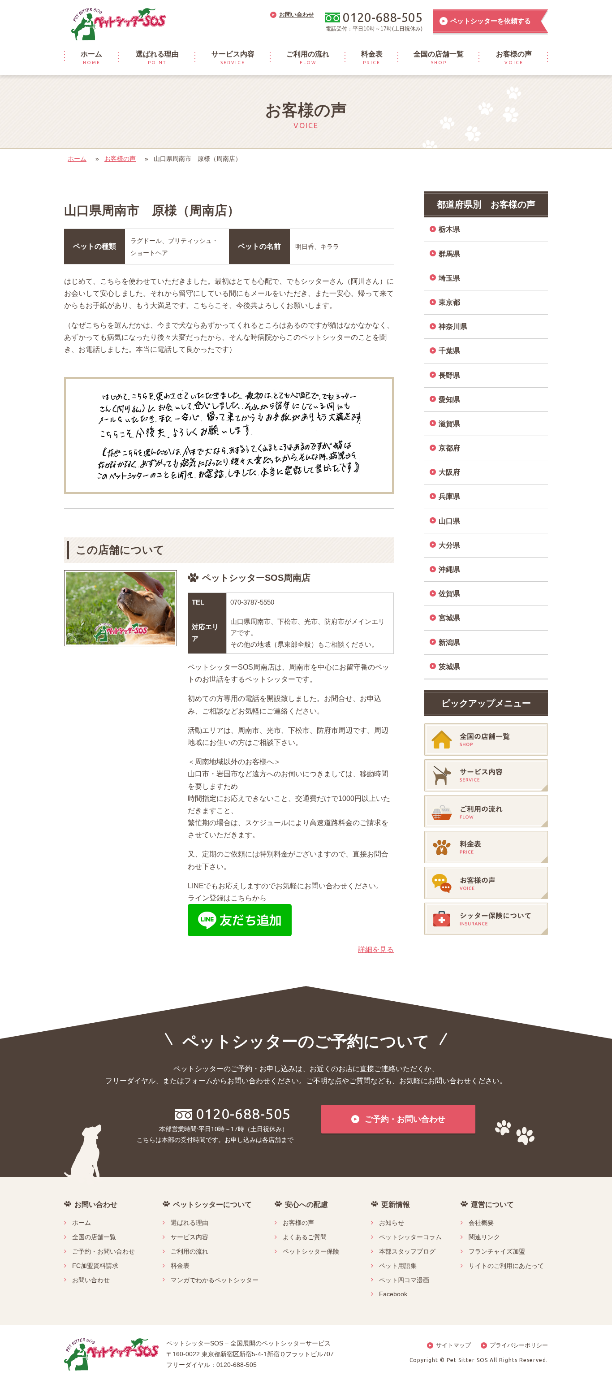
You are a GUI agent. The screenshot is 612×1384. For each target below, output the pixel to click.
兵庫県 (449, 496)
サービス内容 (189, 1237)
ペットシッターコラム (410, 1237)
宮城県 (449, 618)
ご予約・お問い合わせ (103, 1251)
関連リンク (484, 1237)
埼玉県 (449, 278)
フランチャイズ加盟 (497, 1251)
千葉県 (449, 351)
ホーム (77, 158)
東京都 (449, 302)
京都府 (449, 448)
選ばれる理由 (189, 1222)
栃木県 (449, 229)
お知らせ (391, 1222)
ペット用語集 (398, 1265)
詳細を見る (376, 949)
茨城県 (449, 666)
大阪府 (449, 472)
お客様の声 (120, 158)
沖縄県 (449, 569)
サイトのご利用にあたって (506, 1265)
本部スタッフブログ (407, 1251)
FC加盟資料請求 (95, 1265)
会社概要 (481, 1222)
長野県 (449, 375)
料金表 (180, 1265)
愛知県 (449, 399)
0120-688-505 (243, 1114)
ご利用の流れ (189, 1251)
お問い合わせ (91, 1280)
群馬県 (449, 254)
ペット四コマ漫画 (404, 1280)
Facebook (393, 1294)
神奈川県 (453, 326)
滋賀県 (449, 424)
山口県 (449, 521)
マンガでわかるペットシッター (215, 1280)
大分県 (449, 545)
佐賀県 (449, 593)
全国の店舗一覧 (94, 1237)
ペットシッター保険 (311, 1251)
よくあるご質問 (305, 1237)
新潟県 (449, 642)
